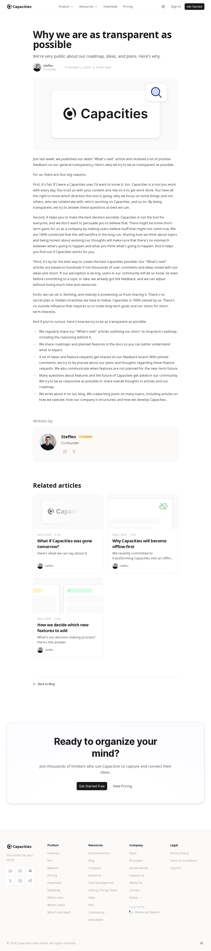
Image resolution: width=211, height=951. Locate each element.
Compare (94, 868)
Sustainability (138, 868)
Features (53, 853)
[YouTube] (20, 871)
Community (96, 912)
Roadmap (54, 890)
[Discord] (10, 871)
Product (64, 6)
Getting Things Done (102, 890)
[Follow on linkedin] (65, 451)
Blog (91, 860)
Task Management (101, 883)
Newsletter (95, 920)
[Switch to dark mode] (163, 6)
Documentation (99, 853)
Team (133, 853)
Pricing (128, 6)
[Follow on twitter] (74, 451)
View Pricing (122, 786)
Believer (53, 868)
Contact (134, 890)
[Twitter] (10, 880)
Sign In (176, 6)
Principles (136, 860)
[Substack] (30, 871)
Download (110, 6)
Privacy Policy (179, 853)
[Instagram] (20, 880)
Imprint (175, 868)
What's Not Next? (59, 912)
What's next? (56, 905)
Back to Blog (46, 684)
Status (133, 897)
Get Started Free (92, 786)
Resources (86, 6)
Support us (136, 875)
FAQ (91, 905)
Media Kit (135, 883)
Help (91, 897)
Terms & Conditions (183, 860)
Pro (49, 860)
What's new (55, 897)
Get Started (194, 6)
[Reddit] (30, 880)
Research (94, 875)
